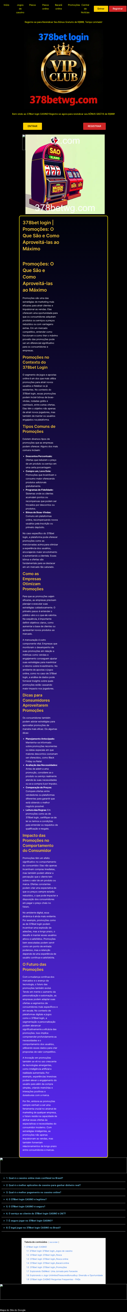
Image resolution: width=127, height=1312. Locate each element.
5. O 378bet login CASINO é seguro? (25, 1206)
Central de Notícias (85, 9)
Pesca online (45, 7)
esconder (54, 1242)
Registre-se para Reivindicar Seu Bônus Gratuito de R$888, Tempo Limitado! (63, 22)
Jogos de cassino (20, 9)
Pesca (32, 5)
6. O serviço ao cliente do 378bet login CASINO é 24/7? (36, 1213)
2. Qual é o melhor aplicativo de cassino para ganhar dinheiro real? (43, 1185)
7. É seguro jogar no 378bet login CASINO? (29, 1220)
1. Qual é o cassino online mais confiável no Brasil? (34, 1178)
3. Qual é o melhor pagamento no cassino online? (33, 1192)
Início (6, 5)
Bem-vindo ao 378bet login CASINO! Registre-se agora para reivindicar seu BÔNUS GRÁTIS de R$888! (63, 114)
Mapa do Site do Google (12, 1310)
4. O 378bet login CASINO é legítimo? (26, 1199)
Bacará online (58, 7)
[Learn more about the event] (23, 174)
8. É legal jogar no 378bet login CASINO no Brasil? (33, 1227)
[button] (63, 1178)
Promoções (74, 5)
